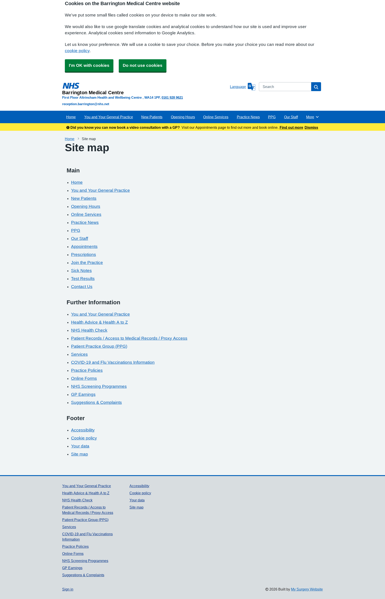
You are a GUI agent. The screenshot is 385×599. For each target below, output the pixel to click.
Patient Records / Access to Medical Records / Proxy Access (129, 338)
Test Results (83, 278)
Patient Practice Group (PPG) (99, 346)
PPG (272, 117)
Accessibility (83, 430)
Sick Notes (81, 270)
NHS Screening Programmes (99, 386)
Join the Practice (87, 262)
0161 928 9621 (172, 97)
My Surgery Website (307, 589)
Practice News (248, 117)
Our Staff (291, 117)
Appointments (84, 246)
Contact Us (81, 286)
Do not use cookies (142, 65)
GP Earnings (83, 394)
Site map (79, 454)
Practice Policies (87, 370)
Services (79, 354)
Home (71, 117)
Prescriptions (83, 254)
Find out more (291, 127)
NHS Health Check (89, 330)
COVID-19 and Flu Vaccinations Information (113, 362)
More (312, 117)
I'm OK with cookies (89, 65)
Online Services (215, 117)
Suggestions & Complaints (96, 402)
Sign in (67, 589)
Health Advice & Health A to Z (99, 322)
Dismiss (311, 127)
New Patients (151, 117)
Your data (80, 446)
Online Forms (84, 378)
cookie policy (77, 51)
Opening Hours (183, 117)
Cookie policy (84, 438)
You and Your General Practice (108, 117)
